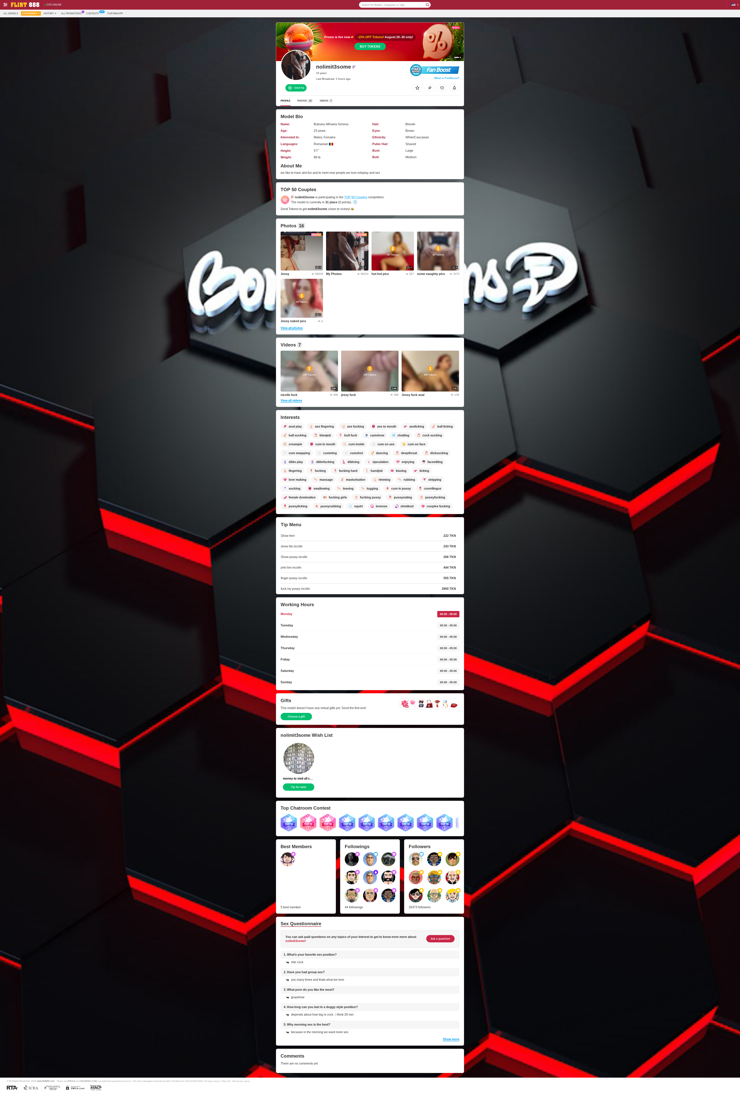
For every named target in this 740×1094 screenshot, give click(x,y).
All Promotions (71, 13)
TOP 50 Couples (355, 197)
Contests (92, 13)
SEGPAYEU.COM (88, 1081)
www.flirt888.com (46, 1081)
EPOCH (72, 1081)
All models (10, 13)
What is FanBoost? (446, 78)
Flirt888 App (115, 13)
